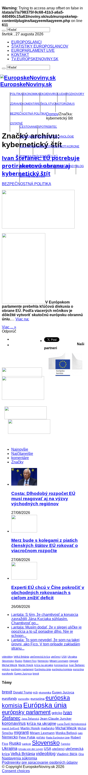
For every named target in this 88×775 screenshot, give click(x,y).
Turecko (65, 743)
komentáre (20, 458)
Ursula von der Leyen (30, 749)
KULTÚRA (26, 146)
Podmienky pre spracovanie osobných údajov (40, 762)
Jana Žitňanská (30, 718)
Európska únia (42, 669)
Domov (52, 114)
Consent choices (16, 771)
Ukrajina (72, 656)
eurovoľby (24, 698)
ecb (35, 692)
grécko (6, 669)
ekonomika (45, 692)
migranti (73, 660)
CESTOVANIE (29, 126)
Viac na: (22, 319)
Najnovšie (19, 449)
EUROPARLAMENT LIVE (33, 50)
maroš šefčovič (10, 728)
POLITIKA (16, 94)
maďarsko (47, 728)
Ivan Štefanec (77, 665)
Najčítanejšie (22, 454)
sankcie (26, 743)
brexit (36, 673)
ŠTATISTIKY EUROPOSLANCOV (39, 46)
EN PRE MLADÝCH (32, 176)
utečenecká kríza (40, 656)
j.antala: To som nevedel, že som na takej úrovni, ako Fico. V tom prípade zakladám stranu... (45, 644)
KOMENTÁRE (31, 103)
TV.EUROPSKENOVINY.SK (34, 59)
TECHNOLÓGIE (64, 136)
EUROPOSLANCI (26, 42)
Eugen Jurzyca (23, 673)
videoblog (7, 656)
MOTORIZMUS (65, 103)
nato (80, 733)
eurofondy (7, 673)
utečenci (56, 656)
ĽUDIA (61, 94)
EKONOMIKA (31, 94)
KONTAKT (20, 55)
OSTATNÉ (16, 123)
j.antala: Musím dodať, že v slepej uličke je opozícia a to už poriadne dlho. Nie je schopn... (46, 631)
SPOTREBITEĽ (47, 126)
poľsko (40, 737)
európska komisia (62, 669)
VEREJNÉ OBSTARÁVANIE (37, 166)
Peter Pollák (27, 737)
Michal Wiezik (9, 665)
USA (64, 656)
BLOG (80, 166)
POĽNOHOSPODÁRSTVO (36, 136)
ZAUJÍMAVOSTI (43, 146)
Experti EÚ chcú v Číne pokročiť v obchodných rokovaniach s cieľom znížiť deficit (47, 592)
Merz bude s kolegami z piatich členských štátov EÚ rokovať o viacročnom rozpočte (44, 545)
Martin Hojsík (25, 665)
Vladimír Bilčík (67, 754)
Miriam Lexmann (59, 660)
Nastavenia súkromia (19, 758)
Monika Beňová (66, 733)
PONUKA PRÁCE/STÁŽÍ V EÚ (39, 156)
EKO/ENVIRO (48, 94)
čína (81, 754)
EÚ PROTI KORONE (66, 146)
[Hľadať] (4, 30)
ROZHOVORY (75, 94)
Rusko (18, 660)
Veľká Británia (21, 656)
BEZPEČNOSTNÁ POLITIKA (28, 113)
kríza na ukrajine (43, 665)
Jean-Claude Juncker (56, 718)
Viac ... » (9, 327)
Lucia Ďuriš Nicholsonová (71, 724)
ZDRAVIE (16, 103)
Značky (17, 462)
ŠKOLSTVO (47, 103)
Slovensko (8, 660)
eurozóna (78, 669)
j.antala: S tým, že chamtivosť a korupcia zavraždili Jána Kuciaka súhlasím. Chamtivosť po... (44, 619)
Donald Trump (22, 692)
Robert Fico (30, 660)
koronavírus (61, 665)
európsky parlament (22, 669)
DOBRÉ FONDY (65, 166)
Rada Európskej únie (58, 737)
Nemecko (43, 660)
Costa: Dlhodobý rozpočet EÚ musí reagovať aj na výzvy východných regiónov (43, 498)
